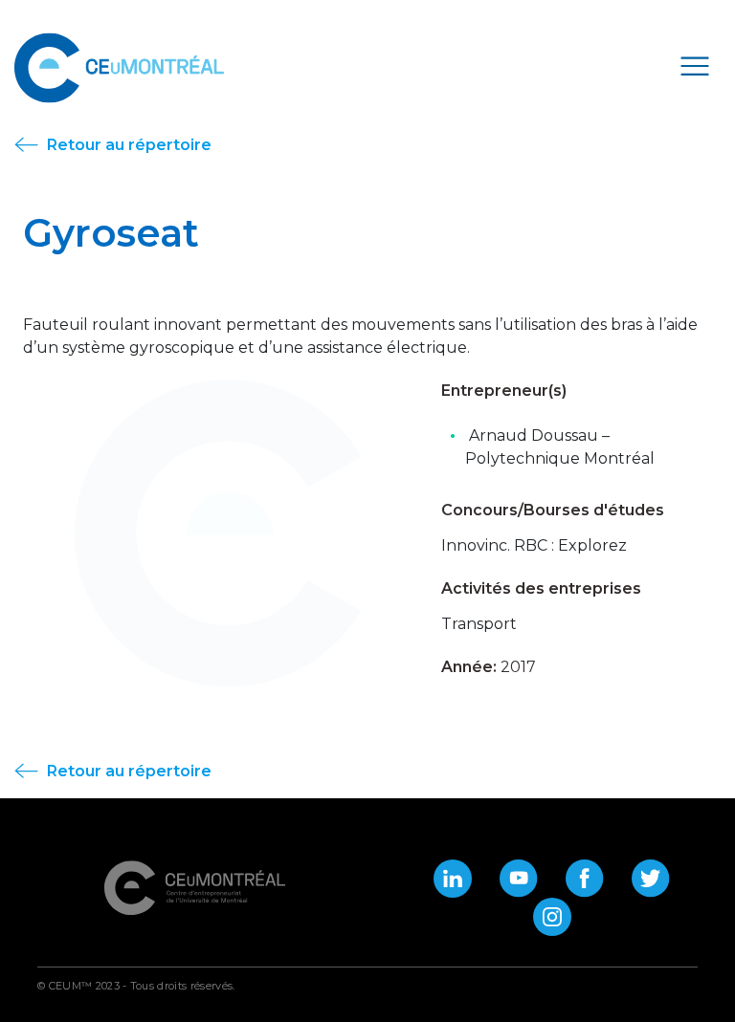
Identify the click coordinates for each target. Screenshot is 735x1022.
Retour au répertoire (127, 145)
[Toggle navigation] (695, 65)
